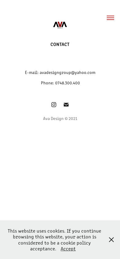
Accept (68, 248)
